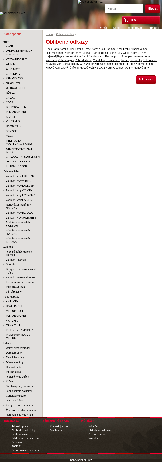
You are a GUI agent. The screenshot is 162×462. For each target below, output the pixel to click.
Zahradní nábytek (16, 259)
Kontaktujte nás (59, 426)
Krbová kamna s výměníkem (62, 67)
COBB (9, 102)
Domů (103, 27)
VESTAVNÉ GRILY (16, 59)
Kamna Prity (67, 49)
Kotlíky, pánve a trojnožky (20, 282)
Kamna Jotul (99, 49)
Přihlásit (153, 27)
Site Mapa (56, 430)
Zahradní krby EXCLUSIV (20, 185)
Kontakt (16, 446)
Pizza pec (127, 56)
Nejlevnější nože (75, 56)
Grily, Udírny (138, 52)
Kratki (126, 49)
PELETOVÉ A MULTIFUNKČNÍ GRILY (19, 142)
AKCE (9, 46)
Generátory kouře (16, 395)
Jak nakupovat (20, 426)
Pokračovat (146, 79)
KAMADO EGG (14, 78)
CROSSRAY (13, 68)
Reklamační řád (21, 434)
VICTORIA (12, 320)
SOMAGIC (12, 131)
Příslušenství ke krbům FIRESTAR (18, 224)
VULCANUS (13, 121)
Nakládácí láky (14, 400)
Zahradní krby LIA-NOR (19, 200)
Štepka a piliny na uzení (19, 386)
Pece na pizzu (11, 296)
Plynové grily (141, 67)
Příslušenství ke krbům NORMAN (18, 232)
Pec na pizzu (112, 56)
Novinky (93, 438)
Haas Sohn (52, 49)
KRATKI (10, 116)
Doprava (17, 442)
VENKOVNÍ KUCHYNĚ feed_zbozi (19, 53)
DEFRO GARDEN (16, 107)
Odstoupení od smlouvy (25, 438)
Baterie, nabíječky (131, 60)
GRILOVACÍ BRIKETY (18, 161)
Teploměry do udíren (17, 376)
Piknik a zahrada (15, 286)
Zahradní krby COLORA (19, 190)
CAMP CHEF (13, 325)
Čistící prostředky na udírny (21, 410)
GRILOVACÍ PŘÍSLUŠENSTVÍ (23, 156)
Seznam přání (96, 434)
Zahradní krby (11, 171)
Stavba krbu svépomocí (110, 67)
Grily (6, 41)
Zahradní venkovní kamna (20, 277)
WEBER (10, 64)
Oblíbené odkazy (66, 34)
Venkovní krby (142, 56)
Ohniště (10, 264)
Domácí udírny (14, 352)
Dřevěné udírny (14, 362)
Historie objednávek (100, 430)
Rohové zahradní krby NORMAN (18, 206)
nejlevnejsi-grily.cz (81, 460)
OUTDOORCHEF (16, 88)
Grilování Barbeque (93, 52)
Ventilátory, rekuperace (106, 60)
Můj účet (93, 426)
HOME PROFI (14, 306)
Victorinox (51, 60)
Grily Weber (123, 52)
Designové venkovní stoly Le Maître (22, 271)
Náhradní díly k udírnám (19, 414)
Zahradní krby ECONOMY (20, 195)
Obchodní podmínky (23, 430)
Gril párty (110, 52)
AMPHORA (12, 301)
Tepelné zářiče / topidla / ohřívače (19, 253)
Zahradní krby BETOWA (19, 212)
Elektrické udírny (15, 357)
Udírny (7, 343)
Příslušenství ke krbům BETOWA (18, 240)
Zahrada (8, 246)
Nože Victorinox (95, 56)
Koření (9, 381)
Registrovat (134, 27)
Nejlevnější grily (55, 56)
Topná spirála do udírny (19, 391)
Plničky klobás (14, 371)
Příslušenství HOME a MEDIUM (18, 336)
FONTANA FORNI (16, 111)
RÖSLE (10, 92)
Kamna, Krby (114, 49)
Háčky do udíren (15, 367)
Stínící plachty (14, 291)
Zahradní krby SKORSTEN (21, 217)
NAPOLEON (13, 83)
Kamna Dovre (83, 49)
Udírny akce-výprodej (18, 347)
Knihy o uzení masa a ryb (20, 405)
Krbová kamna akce (106, 63)
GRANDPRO (13, 73)
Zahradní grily (66, 60)
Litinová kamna (55, 52)
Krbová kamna (139, 49)
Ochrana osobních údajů (26, 450)
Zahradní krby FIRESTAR (20, 176)
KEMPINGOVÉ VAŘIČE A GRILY (20, 150)
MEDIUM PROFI (15, 310)
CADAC (10, 97)
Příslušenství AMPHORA (19, 330)
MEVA (9, 135)
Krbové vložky (88, 67)
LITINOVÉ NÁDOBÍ (16, 166)
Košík (116, 27)
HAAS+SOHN (14, 126)
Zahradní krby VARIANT (19, 180)
